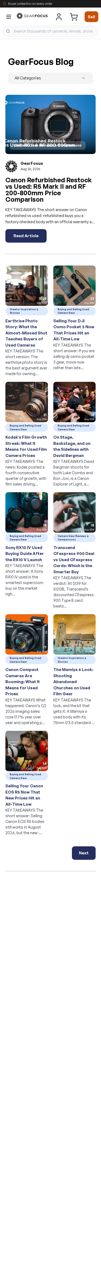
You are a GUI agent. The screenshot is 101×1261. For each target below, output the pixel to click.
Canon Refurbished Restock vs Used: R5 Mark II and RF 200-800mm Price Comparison (48, 189)
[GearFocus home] (32, 17)
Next (84, 852)
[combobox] (50, 31)
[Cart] (73, 16)
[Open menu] (9, 17)
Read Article (26, 235)
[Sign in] (59, 16)
